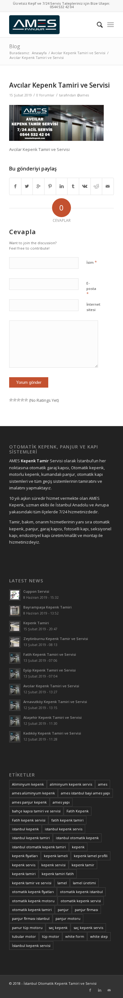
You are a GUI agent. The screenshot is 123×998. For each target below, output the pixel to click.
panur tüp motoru (27, 927)
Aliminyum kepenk (28, 784)
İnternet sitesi (93, 307)
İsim (91, 262)
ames (102, 784)
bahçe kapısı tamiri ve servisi (36, 811)
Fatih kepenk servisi (28, 820)
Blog (14, 46)
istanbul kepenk (25, 829)
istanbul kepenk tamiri (31, 837)
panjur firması (86, 909)
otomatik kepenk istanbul (81, 891)
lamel (62, 882)
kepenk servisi (53, 864)
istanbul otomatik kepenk (77, 837)
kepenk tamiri (24, 873)
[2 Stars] (15, 400)
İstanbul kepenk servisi (31, 945)
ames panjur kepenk (29, 802)
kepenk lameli (56, 855)
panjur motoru (68, 918)
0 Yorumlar (45, 95)
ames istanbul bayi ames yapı (85, 793)
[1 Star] (11, 400)
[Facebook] (90, 990)
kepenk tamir (83, 864)
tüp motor (50, 936)
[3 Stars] (18, 400)
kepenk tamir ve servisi (31, 882)
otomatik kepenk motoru (33, 900)
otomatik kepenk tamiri (32, 909)
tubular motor (24, 936)
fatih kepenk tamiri (67, 820)
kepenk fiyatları (25, 855)
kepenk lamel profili (91, 855)
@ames (83, 95)
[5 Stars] (26, 400)
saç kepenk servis (88, 927)
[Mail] (109, 990)
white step (99, 936)
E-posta (91, 289)
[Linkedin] (99, 990)
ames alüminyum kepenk (33, 793)
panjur (63, 909)
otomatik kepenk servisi (81, 900)
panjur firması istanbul (31, 918)
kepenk (78, 847)
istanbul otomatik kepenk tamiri (39, 847)
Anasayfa (39, 52)
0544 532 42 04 (61, 6)
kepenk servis (23, 864)
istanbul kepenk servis (63, 829)
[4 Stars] (22, 400)
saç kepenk (58, 927)
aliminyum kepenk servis (71, 784)
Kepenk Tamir (35, 461)
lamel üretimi (84, 882)
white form (74, 936)
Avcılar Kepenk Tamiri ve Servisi (78, 52)
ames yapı (61, 802)
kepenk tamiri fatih (58, 873)
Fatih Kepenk (78, 811)
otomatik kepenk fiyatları (33, 891)
